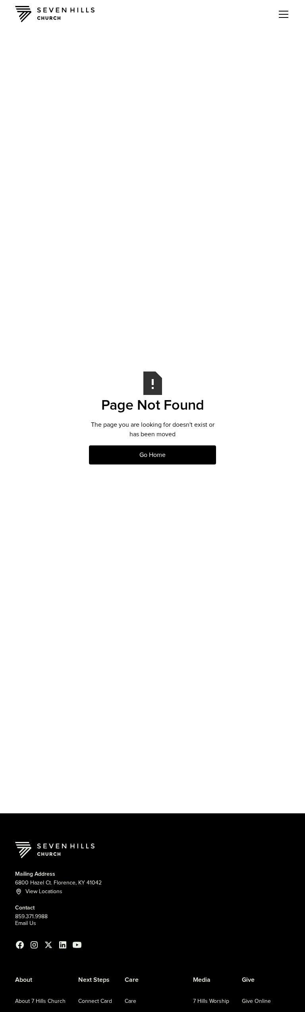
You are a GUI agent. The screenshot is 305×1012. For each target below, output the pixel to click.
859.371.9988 (31, 916)
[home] (55, 14)
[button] (282, 14)
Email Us (25, 923)
